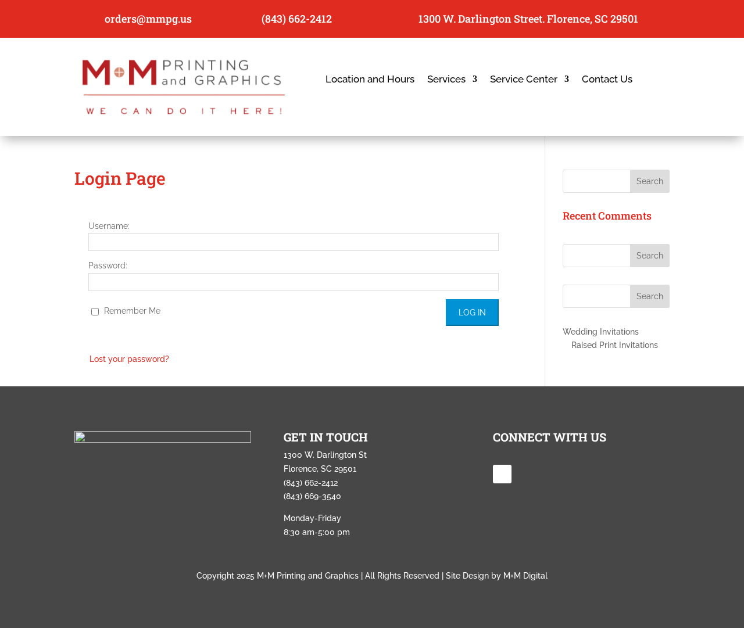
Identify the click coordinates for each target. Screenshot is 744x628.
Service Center (523, 80)
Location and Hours (370, 80)
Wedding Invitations (601, 331)
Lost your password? (129, 359)
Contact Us (607, 80)
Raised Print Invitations (614, 345)
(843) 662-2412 (297, 19)
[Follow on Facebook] (502, 474)
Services (446, 80)
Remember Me (131, 310)
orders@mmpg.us (148, 19)
